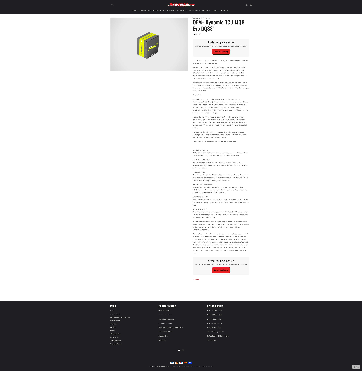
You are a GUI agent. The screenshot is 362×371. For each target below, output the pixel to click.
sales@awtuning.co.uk (167, 319)
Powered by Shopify (165, 366)
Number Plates (115, 321)
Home (112, 311)
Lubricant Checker (116, 344)
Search (112, 330)
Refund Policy (114, 337)
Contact (112, 327)
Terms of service (195, 366)
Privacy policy (185, 366)
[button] (112, 5)
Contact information (207, 366)
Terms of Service (115, 340)
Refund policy (176, 366)
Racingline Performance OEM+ (120, 317)
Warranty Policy (115, 334)
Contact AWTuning (221, 52)
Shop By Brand (115, 314)
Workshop (113, 324)
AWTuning (157, 366)
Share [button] (197, 279)
